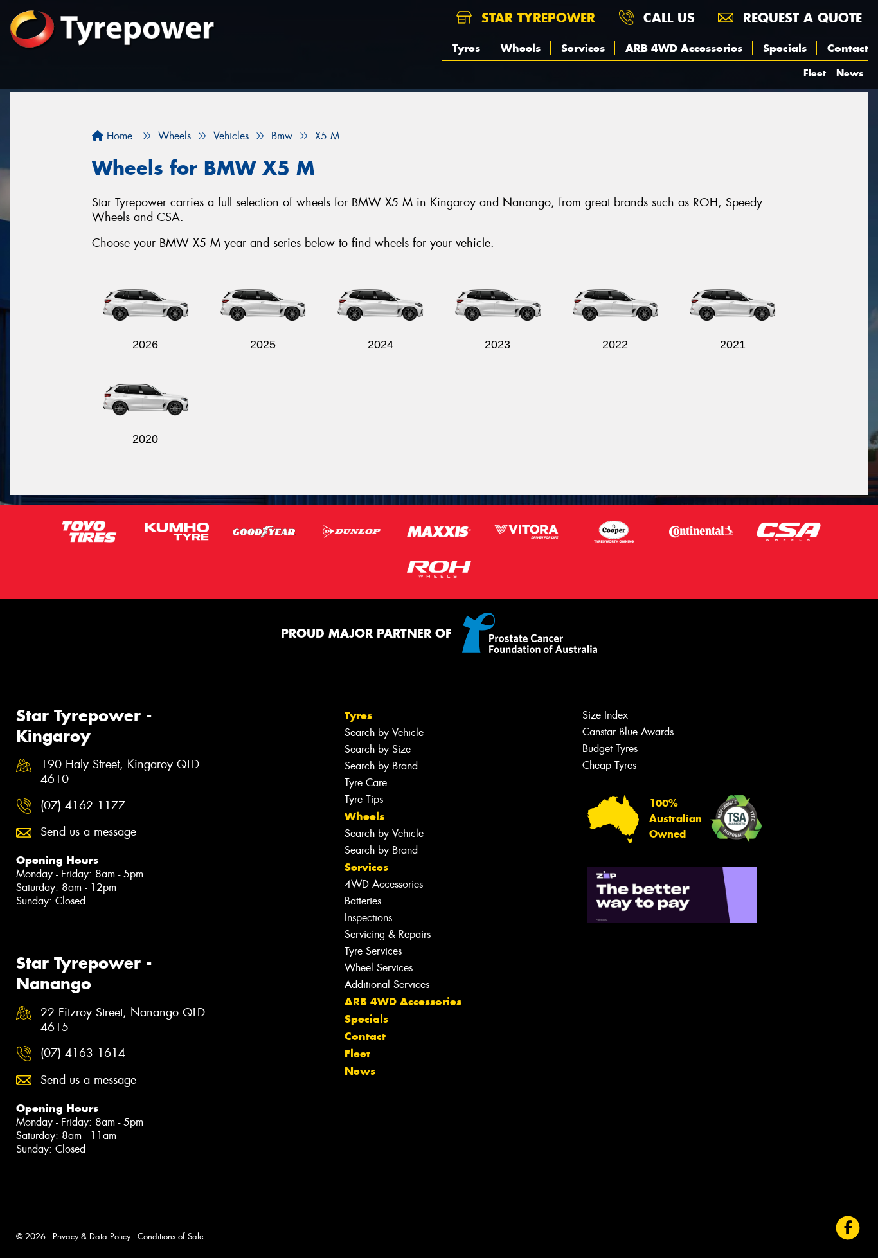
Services (583, 48)
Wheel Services (379, 968)
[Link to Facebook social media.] (848, 1228)
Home (117, 136)
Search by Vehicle (384, 732)
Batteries (363, 901)
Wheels (521, 48)
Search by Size (378, 749)
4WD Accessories (384, 884)
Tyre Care (366, 782)
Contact (847, 48)
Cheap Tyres (609, 765)
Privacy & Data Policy (91, 1236)
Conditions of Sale (171, 1236)
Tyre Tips (364, 799)
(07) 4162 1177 (82, 805)
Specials (785, 48)
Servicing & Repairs (388, 934)
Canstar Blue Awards (628, 732)
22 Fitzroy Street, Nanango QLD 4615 (122, 1020)
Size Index (605, 715)
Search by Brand (381, 766)
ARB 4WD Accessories (683, 48)
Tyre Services (373, 951)
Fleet (814, 73)
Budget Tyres (610, 748)
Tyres (466, 48)
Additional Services (387, 984)
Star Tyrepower (536, 18)
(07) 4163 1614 (82, 1053)
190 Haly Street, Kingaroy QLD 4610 (119, 772)
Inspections (368, 917)
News (849, 73)
